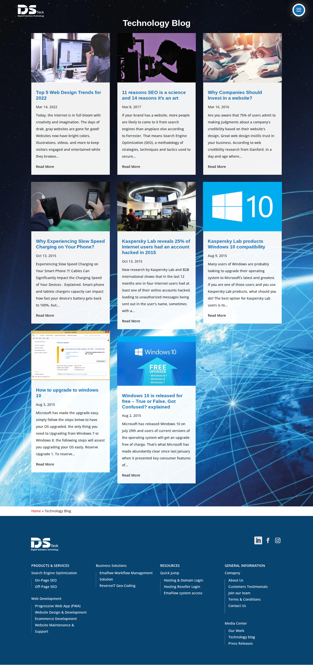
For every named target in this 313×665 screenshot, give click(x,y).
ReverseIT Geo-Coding (117, 585)
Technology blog (241, 637)
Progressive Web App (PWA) (57, 606)
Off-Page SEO (46, 586)
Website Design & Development (61, 612)
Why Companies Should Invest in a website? (235, 95)
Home (36, 511)
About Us (235, 580)
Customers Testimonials (248, 586)
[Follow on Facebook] (268, 540)
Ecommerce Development (56, 618)
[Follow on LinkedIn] (258, 540)
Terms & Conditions (244, 599)
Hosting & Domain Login (183, 580)
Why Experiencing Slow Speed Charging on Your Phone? (70, 244)
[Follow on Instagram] (278, 540)
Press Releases (240, 643)
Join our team (239, 593)
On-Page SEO (46, 580)
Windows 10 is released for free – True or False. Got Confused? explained (152, 401)
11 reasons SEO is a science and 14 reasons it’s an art (154, 95)
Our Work (236, 630)
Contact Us (237, 605)
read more (45, 166)
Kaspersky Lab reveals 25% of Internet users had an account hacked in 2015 (156, 247)
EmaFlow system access (183, 593)
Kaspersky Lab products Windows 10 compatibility (236, 244)
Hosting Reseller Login (182, 586)
